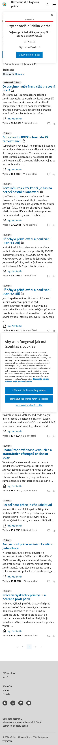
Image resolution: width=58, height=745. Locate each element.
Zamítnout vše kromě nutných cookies (29, 399)
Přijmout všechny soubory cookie (29, 390)
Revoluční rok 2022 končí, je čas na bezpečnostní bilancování (27, 190)
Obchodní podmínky (12, 719)
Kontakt (6, 694)
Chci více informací (29, 54)
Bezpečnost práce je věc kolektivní (27, 505)
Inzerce (6, 690)
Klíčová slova (8, 673)
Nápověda (7, 686)
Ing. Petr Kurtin (14, 118)
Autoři (5, 677)
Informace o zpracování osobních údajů (21, 722)
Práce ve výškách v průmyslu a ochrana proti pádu (24, 597)
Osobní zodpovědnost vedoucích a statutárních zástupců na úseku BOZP (27, 454)
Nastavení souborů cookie (15, 726)
